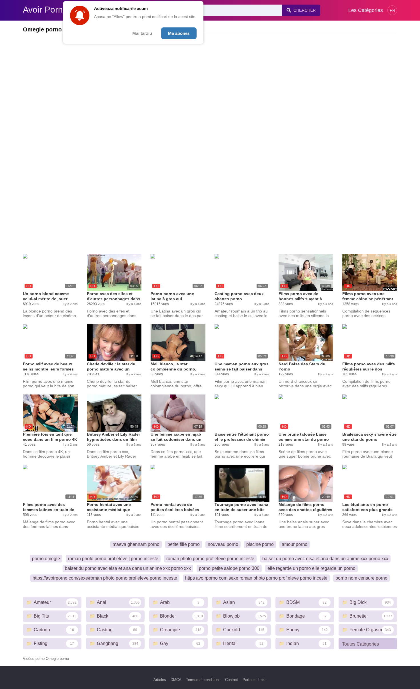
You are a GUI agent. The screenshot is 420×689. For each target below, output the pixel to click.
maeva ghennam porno (136, 544)
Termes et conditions (203, 680)
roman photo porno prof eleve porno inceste (210, 558)
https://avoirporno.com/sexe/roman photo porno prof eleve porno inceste (105, 578)
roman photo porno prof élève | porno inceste (113, 558)
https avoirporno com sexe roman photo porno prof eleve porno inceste (256, 578)
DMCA (176, 680)
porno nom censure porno (361, 578)
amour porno (294, 544)
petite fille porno (183, 544)
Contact (231, 680)
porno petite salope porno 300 (229, 568)
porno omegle (46, 558)
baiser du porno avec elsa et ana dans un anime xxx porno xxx (325, 558)
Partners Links (255, 680)
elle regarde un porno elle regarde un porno (311, 568)
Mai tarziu (142, 33)
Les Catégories (365, 10)
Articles (159, 680)
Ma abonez (179, 33)
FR (392, 10)
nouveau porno (223, 544)
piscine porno (260, 544)
